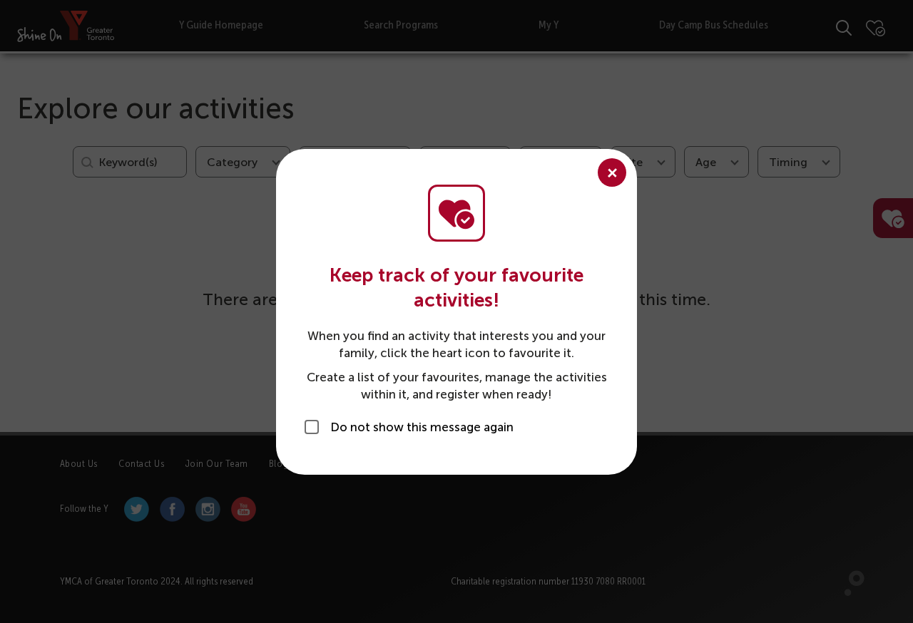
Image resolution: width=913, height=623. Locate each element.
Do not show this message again (422, 427)
